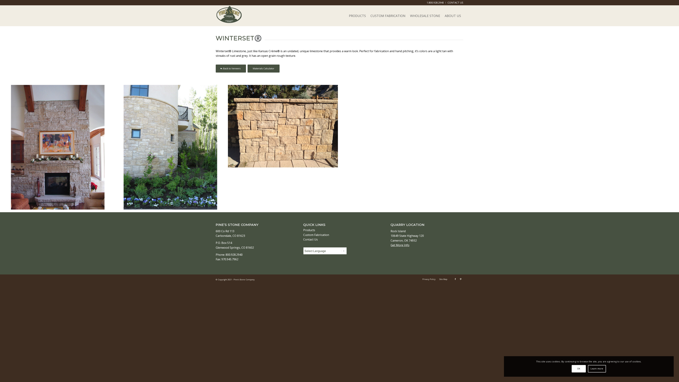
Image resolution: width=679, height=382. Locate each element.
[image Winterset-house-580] (171, 148)
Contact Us (310, 239)
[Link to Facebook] (455, 279)
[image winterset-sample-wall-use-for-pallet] (284, 127)
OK (578, 368)
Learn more (597, 368)
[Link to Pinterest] (460, 279)
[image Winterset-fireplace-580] (59, 148)
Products (309, 230)
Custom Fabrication (316, 235)
